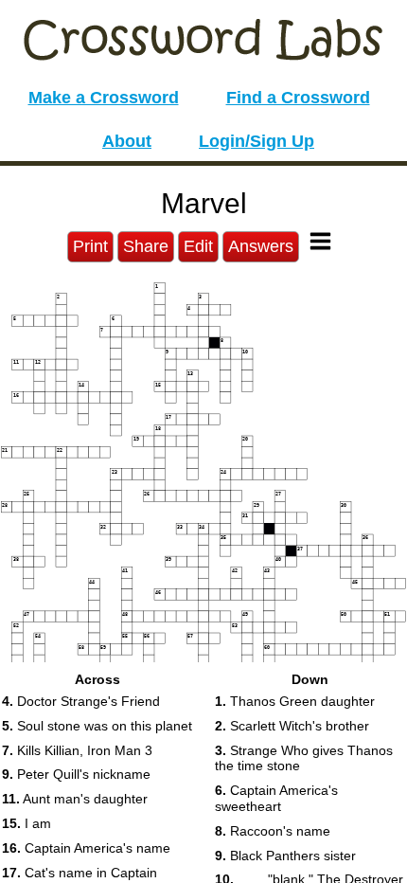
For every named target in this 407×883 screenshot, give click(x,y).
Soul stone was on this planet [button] (97, 725)
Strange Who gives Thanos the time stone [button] (304, 758)
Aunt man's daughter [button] (75, 798)
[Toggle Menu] (320, 241)
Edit (198, 246)
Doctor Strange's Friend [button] (81, 701)
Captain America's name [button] (86, 848)
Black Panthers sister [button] (285, 855)
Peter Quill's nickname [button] (76, 774)
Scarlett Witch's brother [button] (292, 725)
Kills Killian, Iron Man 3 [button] (77, 750)
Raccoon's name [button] (272, 830)
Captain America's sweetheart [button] (276, 798)
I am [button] (26, 823)
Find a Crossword (298, 97)
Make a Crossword (103, 97)
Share (145, 246)
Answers (260, 246)
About (126, 141)
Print (90, 246)
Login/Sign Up (256, 141)
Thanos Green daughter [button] (295, 701)
